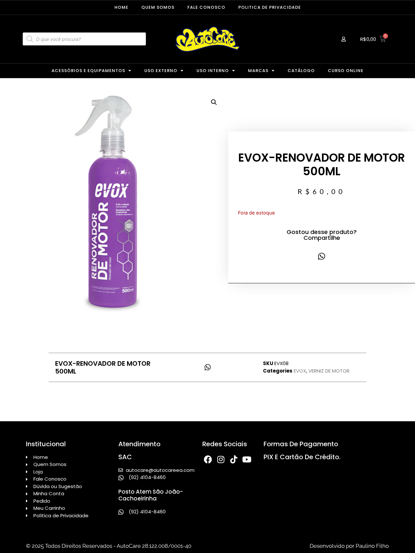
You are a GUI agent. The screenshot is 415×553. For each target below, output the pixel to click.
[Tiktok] (234, 459)
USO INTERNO (212, 71)
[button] (214, 102)
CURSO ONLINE (345, 71)
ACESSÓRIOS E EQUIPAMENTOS (88, 71)
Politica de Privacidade (269, 7)
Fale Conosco (206, 7)
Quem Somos (157, 7)
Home (121, 7)
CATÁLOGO (301, 71)
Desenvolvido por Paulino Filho (349, 546)
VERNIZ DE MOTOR (329, 370)
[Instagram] (221, 459)
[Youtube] (247, 459)
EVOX (300, 370)
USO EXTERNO (160, 71)
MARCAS (258, 71)
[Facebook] (208, 459)
